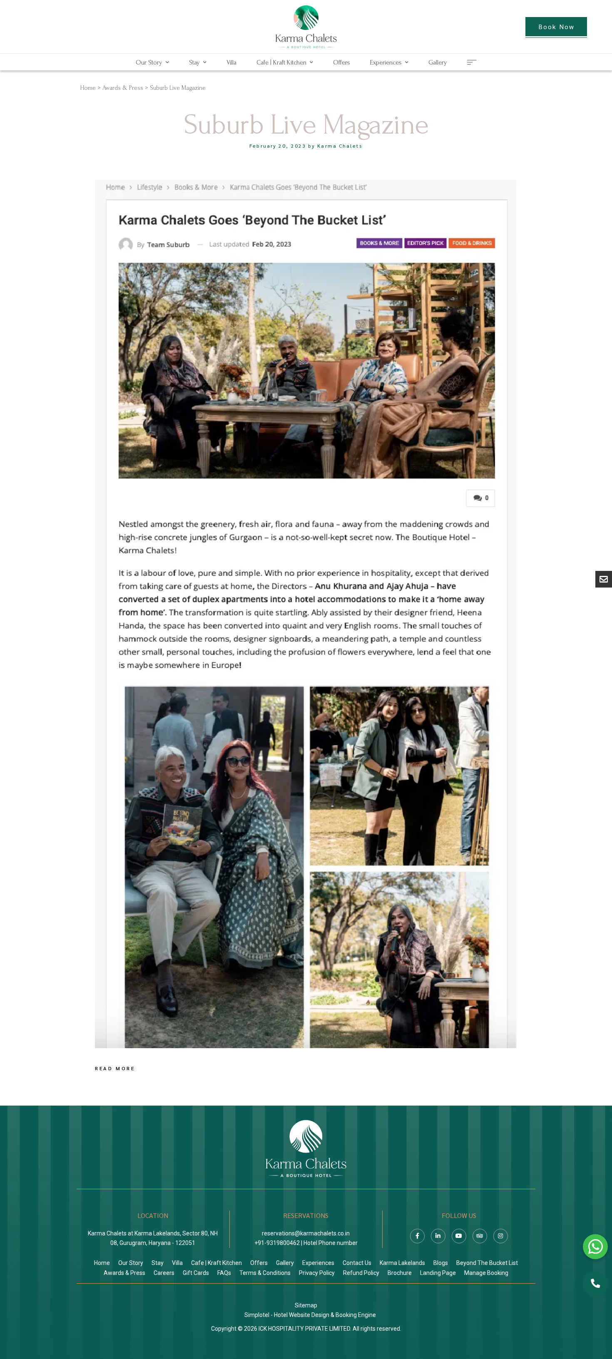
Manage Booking (486, 1273)
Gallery (437, 62)
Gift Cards (196, 1273)
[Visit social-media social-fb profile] (417, 1236)
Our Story (149, 62)
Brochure (400, 1273)
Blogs (440, 1263)
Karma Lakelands (402, 1263)
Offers (341, 62)
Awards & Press (122, 88)
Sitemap (306, 1305)
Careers (164, 1273)
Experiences (386, 62)
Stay (194, 62)
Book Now (556, 26)
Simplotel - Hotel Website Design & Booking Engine (310, 1315)
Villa (231, 62)
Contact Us (357, 1263)
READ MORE (115, 1068)
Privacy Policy (317, 1273)
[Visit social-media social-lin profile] (438, 1236)
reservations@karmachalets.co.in (306, 1233)
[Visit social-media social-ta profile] (480, 1236)
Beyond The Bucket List (487, 1263)
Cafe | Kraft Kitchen (281, 62)
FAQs (224, 1273)
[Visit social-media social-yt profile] (459, 1236)
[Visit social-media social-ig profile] (500, 1236)
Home (88, 88)
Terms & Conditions (265, 1273)
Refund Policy (361, 1273)
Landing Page (438, 1273)
